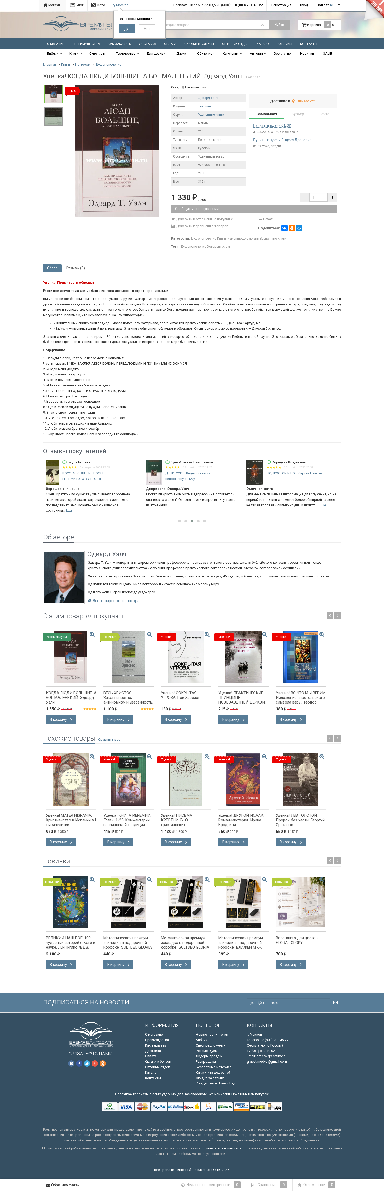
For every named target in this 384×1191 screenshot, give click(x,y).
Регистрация (281, 5)
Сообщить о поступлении (197, 209)
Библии (53, 53)
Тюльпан (204, 106)
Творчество (126, 53)
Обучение (204, 53)
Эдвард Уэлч (208, 98)
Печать (268, 219)
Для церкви (156, 53)
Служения (231, 53)
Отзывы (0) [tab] (75, 268)
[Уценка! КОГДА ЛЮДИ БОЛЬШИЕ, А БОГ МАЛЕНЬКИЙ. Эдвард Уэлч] (117, 151)
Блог (79, 5)
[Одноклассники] (292, 228)
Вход (304, 5)
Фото (100, 5)
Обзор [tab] (52, 268)
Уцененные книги (211, 115)
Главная (49, 64)
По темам (82, 64)
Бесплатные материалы (215, 1067)
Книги (73, 53)
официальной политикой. (222, 1148)
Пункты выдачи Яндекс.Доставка (282, 140)
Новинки (307, 53)
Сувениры (97, 53)
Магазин (55, 5)
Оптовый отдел (235, 44)
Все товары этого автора (115, 601)
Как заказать (119, 44)
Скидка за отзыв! (210, 1078)
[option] (117, 151)
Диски (181, 53)
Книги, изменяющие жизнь (238, 238)
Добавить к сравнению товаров (202, 226)
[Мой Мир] (299, 228)
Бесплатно (282, 53)
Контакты (308, 44)
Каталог (263, 44)
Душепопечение (108, 64)
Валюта (327, 5)
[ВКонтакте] (284, 228)
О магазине (56, 44)
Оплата (170, 44)
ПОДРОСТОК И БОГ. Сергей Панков (221, 473)
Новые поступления (212, 1034)
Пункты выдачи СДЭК (272, 125)
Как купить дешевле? (213, 1072)
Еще (250, 505)
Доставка (147, 44)
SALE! (327, 53)
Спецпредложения (210, 1045)
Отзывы (285, 44)
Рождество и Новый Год (215, 1083)
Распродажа (206, 1062)
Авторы (256, 53)
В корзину (59, 719)
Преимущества (87, 44)
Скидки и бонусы (199, 44)
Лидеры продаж (209, 1056)
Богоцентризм (218, 246)
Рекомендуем (206, 1051)
